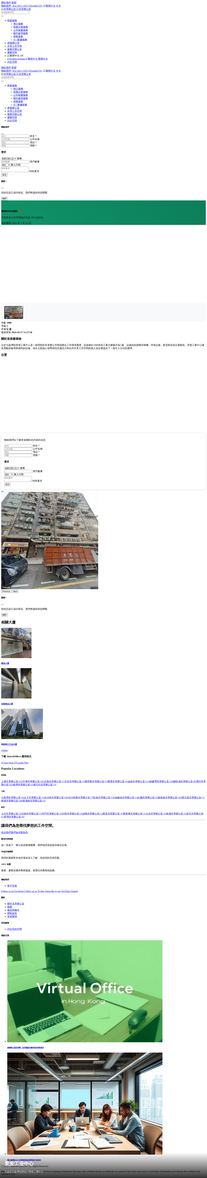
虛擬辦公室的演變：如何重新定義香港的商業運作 (25, 1047)
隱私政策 (12, 913)
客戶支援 (12, 885)
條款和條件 (13, 910)
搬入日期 (15, 165)
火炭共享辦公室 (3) (156, 813)
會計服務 (18, 23)
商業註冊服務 (20, 27)
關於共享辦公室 (15, 903)
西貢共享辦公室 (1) (113, 813)
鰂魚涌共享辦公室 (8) (184, 781)
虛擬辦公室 (13, 43)
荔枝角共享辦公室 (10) (170, 797)
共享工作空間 (14, 46)
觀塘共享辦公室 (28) (12, 800)
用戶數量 (35, 161)
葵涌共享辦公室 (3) (176, 813)
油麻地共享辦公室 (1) (126, 797)
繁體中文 (43, 59)
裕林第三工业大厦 (9, 744)
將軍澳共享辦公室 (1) (134, 813)
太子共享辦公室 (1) (34, 797)
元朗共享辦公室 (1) (32, 813)
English (21, 59)
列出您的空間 (14, 929)
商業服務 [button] (12, 20)
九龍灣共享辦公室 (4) (12, 797)
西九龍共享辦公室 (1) (193, 797)
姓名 (33, 136)
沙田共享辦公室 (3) (72, 813)
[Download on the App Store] (7, 762)
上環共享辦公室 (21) (12, 781)
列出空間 (12, 62)
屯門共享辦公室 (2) (52, 813)
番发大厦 (5, 663)
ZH (21, 55)
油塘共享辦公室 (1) (92, 813)
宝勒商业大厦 (7, 704)
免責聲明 (12, 916)
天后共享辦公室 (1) (75, 781)
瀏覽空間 (12, 52)
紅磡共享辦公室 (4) (148, 797)
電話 (33, 142)
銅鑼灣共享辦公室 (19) (161, 781)
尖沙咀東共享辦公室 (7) (80, 797)
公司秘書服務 (20, 30)
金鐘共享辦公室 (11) (138, 781)
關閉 (4, 198)
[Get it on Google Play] (21, 762)
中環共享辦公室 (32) (33, 781)
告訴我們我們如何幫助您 (14, 832)
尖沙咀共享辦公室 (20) (56, 797)
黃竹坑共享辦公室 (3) (44, 784)
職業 (9, 907)
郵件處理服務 (20, 33)
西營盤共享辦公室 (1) (96, 781)
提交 (4, 175)
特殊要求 (34, 171)
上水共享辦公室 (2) (11, 813)
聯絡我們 (6, 6)
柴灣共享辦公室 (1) (23, 784)
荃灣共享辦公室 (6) (14, 817)
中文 (58, 6)
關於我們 (6, 2)
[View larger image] (13, 312)
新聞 (14, 2)
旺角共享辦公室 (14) (104, 797)
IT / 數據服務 (20, 39)
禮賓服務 (18, 36)
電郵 (33, 145)
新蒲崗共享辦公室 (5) (34, 800)
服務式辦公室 (14, 49)
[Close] (2, 133)
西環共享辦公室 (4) (118, 781)
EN (40, 6)
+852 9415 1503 (19, 6)
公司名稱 (35, 139)
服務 (19, 158)
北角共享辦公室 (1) (54, 781)
